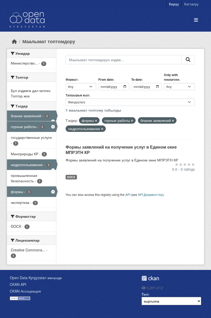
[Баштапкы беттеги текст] (14, 41)
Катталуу (191, 4)
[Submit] (188, 59)
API (127, 194)
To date (136, 79)
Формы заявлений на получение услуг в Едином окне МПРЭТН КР (121, 149)
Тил (145, 294)
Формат (71, 79)
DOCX (71, 177)
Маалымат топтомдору (48, 41)
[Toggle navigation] (196, 20)
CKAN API (18, 284)
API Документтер (150, 194)
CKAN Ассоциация (25, 291)
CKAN (150, 278)
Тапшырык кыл (77, 95)
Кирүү (174, 4)
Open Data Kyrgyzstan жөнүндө (36, 277)
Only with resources (171, 77)
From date (105, 79)
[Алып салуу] (96, 121)
